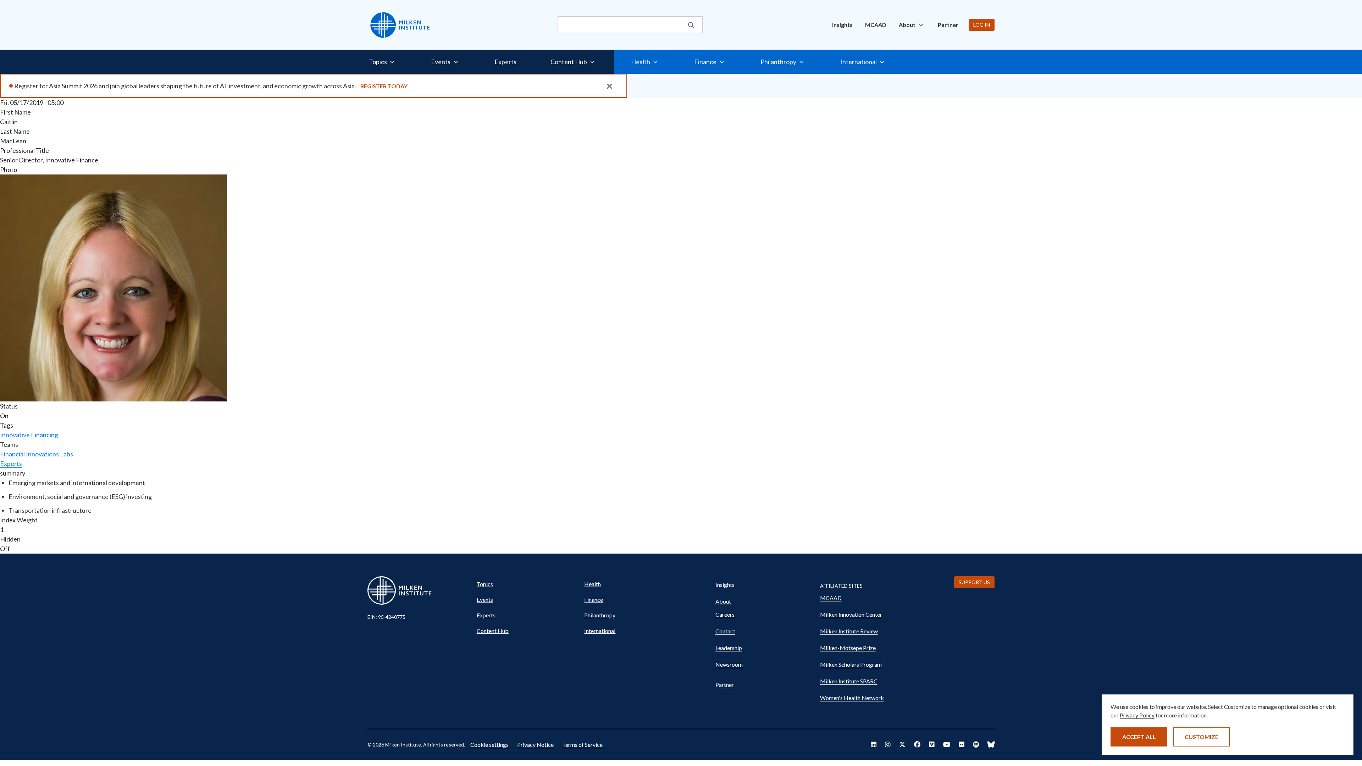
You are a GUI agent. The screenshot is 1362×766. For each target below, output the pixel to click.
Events (485, 599)
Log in (981, 25)
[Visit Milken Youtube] (946, 744)
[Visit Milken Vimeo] (932, 744)
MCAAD (875, 24)
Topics (485, 584)
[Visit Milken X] (902, 744)
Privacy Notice (535, 744)
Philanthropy (599, 615)
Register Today (384, 86)
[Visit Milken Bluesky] (991, 744)
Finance (593, 599)
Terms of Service (582, 744)
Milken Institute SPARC (848, 681)
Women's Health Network (852, 697)
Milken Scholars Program (851, 664)
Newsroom (729, 664)
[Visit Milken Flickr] (961, 744)
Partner (948, 24)
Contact (725, 631)
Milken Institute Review (849, 631)
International (599, 630)
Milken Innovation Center (851, 614)
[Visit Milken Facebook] (917, 744)
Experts (505, 62)
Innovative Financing (29, 435)
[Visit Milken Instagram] (888, 744)
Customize (1201, 736)
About (723, 601)
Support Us (974, 582)
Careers (725, 614)
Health (592, 584)
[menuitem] (842, 24)
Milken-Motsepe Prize (848, 647)
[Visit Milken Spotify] (976, 744)
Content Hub (493, 630)
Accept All (1139, 736)
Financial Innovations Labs (36, 454)
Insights (842, 24)
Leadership (728, 647)
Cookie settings (489, 744)
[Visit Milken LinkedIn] (873, 744)
